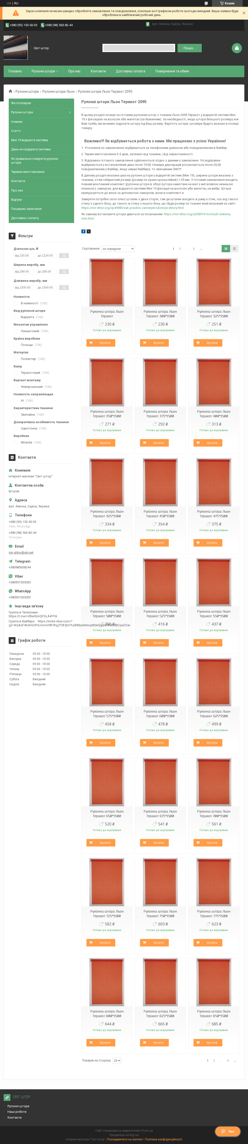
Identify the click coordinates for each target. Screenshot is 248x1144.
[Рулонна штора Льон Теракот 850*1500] (214, 982)
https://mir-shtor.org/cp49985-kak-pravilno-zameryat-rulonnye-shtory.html (132, 208)
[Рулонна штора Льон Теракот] (107, 282)
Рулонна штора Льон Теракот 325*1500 (213, 314)
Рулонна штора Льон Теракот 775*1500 (213, 913)
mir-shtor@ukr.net (21, 552)
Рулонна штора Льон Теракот (107, 314)
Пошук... (190, 48)
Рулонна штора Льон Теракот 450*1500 (160, 514)
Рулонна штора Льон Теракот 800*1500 (107, 1013)
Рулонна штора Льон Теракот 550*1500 (213, 614)
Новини (16, 121)
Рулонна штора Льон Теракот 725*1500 (107, 913)
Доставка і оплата (130, 71)
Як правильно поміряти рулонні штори (34, 160)
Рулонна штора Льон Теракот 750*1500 (160, 913)
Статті (16, 131)
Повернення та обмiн (172, 71)
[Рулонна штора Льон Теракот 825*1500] (160, 982)
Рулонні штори (27, 91)
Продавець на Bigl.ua (124, 1135)
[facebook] (83, 232)
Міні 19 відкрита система (29, 140)
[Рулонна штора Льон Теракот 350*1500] (107, 382)
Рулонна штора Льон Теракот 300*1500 (160, 314)
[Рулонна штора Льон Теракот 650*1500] (107, 782)
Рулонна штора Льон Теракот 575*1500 (107, 713)
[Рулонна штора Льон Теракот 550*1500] (214, 582)
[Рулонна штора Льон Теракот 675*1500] (160, 782)
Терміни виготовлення (27, 172)
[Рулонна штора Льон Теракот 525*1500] (160, 582)
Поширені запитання (26, 209)
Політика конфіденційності (163, 1139)
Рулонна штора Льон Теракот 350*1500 (107, 414)
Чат (231, 1131)
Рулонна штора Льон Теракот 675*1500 (160, 813)
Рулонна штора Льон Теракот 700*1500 (213, 813)
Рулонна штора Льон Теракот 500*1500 (107, 614)
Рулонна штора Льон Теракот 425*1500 (107, 514)
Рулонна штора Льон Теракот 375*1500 (160, 414)
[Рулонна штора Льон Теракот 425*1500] (107, 482)
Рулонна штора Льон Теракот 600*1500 (160, 713)
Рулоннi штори (43, 71)
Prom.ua (147, 1130)
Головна (15, 71)
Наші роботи (17, 1111)
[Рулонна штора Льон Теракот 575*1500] (107, 682)
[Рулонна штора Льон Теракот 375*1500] (160, 382)
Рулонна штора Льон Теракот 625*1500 (213, 713)
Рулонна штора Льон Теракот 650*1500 (107, 813)
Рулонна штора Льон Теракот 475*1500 (213, 514)
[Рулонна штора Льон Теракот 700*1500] (214, 782)
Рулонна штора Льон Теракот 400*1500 (213, 414)
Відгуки (16, 199)
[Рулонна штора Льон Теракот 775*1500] (214, 882)
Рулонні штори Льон (58, 91)
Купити (105, 343)
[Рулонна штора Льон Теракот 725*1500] (107, 882)
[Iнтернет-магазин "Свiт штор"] (16, 48)
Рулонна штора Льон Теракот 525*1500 (160, 614)
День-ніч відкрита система (31, 149)
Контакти (98, 71)
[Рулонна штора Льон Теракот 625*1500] (214, 682)
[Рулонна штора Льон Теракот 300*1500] (160, 282)
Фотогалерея (21, 103)
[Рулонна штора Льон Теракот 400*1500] (214, 382)
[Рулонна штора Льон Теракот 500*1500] (107, 582)
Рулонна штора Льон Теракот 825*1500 (160, 1013)
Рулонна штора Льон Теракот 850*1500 (213, 1013)
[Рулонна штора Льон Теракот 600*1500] (160, 682)
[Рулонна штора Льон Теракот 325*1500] (214, 282)
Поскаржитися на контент (125, 1139)
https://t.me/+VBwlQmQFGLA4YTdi (33, 616)
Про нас (74, 71)
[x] (89, 232)
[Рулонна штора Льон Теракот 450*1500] (160, 482)
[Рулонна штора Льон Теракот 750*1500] (160, 882)
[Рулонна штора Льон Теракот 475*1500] (214, 482)
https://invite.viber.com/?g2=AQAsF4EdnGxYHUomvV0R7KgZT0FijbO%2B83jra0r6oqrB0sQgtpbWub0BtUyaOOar (69, 623)
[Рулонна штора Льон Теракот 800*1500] (107, 982)
